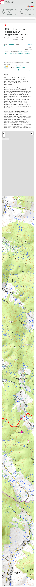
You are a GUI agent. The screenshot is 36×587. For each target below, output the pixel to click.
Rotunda (20, 51)
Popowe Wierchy (19, 53)
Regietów (11, 44)
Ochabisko (27, 53)
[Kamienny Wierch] (21, 432)
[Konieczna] (20, 487)
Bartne (6, 46)
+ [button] (3, 134)
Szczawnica (19, 66)
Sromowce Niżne (20, 67)
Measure (32, 133)
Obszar (12, 53)
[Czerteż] (28, 441)
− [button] (3, 136)
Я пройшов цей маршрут (26, 70)
